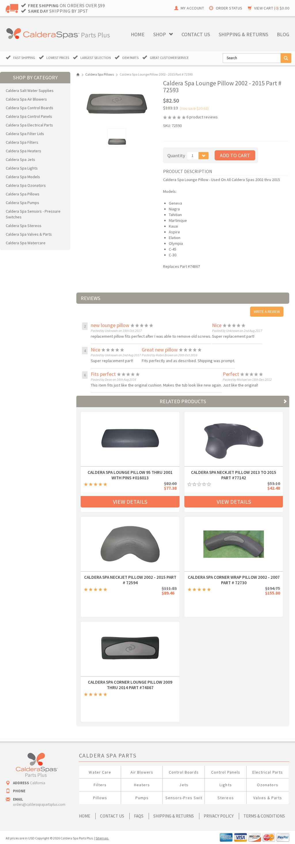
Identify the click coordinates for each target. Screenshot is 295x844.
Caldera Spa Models (23, 176)
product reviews (202, 117)
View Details (130, 501)
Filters (100, 784)
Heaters (142, 784)
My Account (192, 8)
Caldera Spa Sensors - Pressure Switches (33, 214)
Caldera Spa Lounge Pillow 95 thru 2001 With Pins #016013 (130, 472)
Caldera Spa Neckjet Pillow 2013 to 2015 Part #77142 (233, 472)
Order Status (229, 8)
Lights (226, 784)
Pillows (100, 797)
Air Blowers (142, 772)
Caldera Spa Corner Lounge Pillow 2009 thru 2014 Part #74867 (130, 682)
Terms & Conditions (264, 816)
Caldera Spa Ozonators (26, 185)
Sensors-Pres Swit (184, 797)
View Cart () (271, 8)
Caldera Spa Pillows (22, 194)
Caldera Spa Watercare (26, 242)
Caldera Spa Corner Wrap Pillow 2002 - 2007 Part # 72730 (234, 577)
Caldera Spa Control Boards (29, 107)
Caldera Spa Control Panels (29, 116)
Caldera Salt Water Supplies (30, 90)
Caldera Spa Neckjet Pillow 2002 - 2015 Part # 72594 (130, 577)
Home (138, 34)
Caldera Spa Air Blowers (26, 99)
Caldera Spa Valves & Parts (29, 234)
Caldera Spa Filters (22, 142)
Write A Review (267, 311)
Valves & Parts (267, 797)
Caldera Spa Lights (22, 168)
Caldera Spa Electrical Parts (29, 125)
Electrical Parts (267, 772)
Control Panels (225, 772)
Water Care (100, 772)
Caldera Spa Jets (20, 159)
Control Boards (184, 772)
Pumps (142, 797)
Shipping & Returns (173, 816)
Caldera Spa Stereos (23, 225)
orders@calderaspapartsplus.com (39, 804)
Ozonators (267, 784)
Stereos (226, 797)
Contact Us (112, 816)
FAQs (138, 816)
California (37, 782)
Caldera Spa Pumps (22, 202)
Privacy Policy (219, 816)
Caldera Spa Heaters (23, 150)
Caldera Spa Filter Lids (25, 133)
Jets (183, 784)
